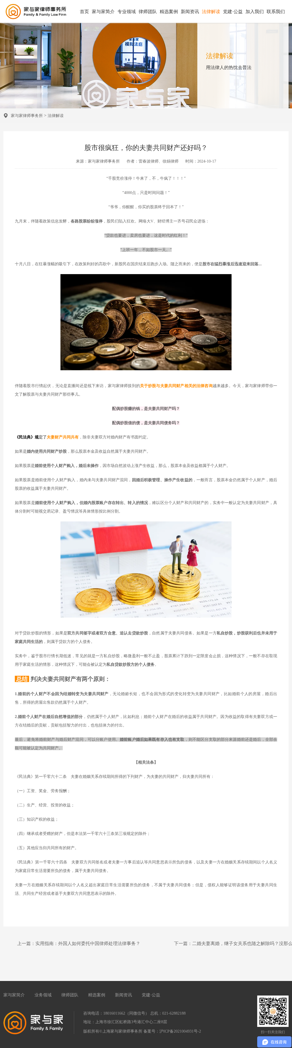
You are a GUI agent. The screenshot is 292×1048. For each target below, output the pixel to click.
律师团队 (148, 11)
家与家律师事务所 (27, 116)
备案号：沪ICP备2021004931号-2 (172, 1031)
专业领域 (126, 11)
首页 (84, 11)
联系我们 (276, 11)
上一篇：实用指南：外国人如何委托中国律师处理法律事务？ (78, 943)
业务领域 (43, 995)
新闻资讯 (190, 11)
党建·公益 (233, 11)
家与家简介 (103, 11)
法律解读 (211, 11)
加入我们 (255, 11)
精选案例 (169, 11)
